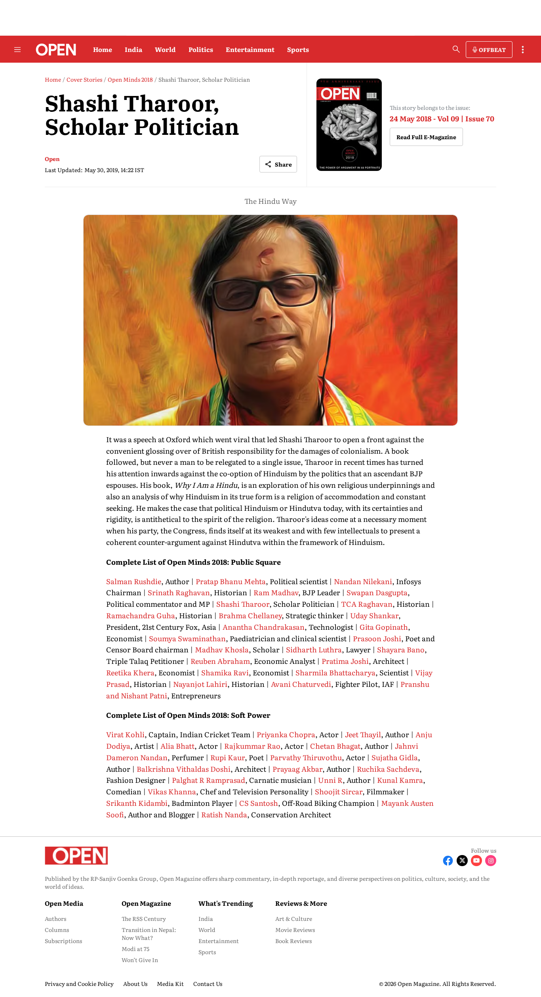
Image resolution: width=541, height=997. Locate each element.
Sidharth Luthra (314, 649)
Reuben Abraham (220, 661)
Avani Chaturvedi (301, 684)
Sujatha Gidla (394, 757)
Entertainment (250, 49)
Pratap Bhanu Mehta (231, 581)
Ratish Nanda (224, 814)
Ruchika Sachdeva (388, 768)
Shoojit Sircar (338, 791)
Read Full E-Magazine (426, 137)
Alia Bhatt (177, 745)
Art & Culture (293, 918)
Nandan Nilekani (363, 581)
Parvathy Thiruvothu (306, 757)
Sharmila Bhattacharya (335, 672)
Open (52, 159)
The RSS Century (144, 918)
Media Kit (170, 983)
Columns (57, 930)
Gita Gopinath (384, 626)
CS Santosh (258, 803)
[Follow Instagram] (490, 860)
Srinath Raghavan (179, 592)
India (133, 49)
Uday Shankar (374, 615)
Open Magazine (146, 903)
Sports (298, 49)
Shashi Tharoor (242, 603)
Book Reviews (293, 941)
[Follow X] (462, 860)
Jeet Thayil (363, 734)
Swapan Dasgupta (377, 592)
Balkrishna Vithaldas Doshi (183, 768)
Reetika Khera (130, 672)
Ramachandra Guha (140, 615)
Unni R (330, 780)
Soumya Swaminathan (187, 638)
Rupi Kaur (227, 757)
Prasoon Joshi (377, 638)
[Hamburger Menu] (17, 49)
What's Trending (225, 903)
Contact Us (207, 983)
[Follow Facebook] (447, 860)
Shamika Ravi (225, 672)
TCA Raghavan (366, 603)
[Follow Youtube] (476, 860)
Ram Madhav (275, 592)
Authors (55, 918)
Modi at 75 (135, 949)
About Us (135, 983)
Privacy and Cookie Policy (79, 983)
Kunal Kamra (400, 780)
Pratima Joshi (345, 661)
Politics (201, 49)
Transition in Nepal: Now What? (149, 933)
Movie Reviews (295, 930)
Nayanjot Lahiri (200, 684)
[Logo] (53, 49)
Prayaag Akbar (297, 768)
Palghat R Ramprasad (208, 780)
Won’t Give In (140, 960)
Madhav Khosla (222, 649)
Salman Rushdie (133, 581)
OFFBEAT (492, 50)
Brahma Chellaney (250, 615)
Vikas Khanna (172, 791)
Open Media (64, 903)
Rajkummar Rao (252, 745)
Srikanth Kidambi (137, 803)
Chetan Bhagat (335, 745)
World (165, 49)
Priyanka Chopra (286, 734)
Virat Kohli (125, 734)
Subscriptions (63, 941)
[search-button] (456, 49)
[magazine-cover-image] (349, 125)
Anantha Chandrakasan (264, 626)
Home (102, 49)
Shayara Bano (401, 649)
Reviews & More (301, 903)
